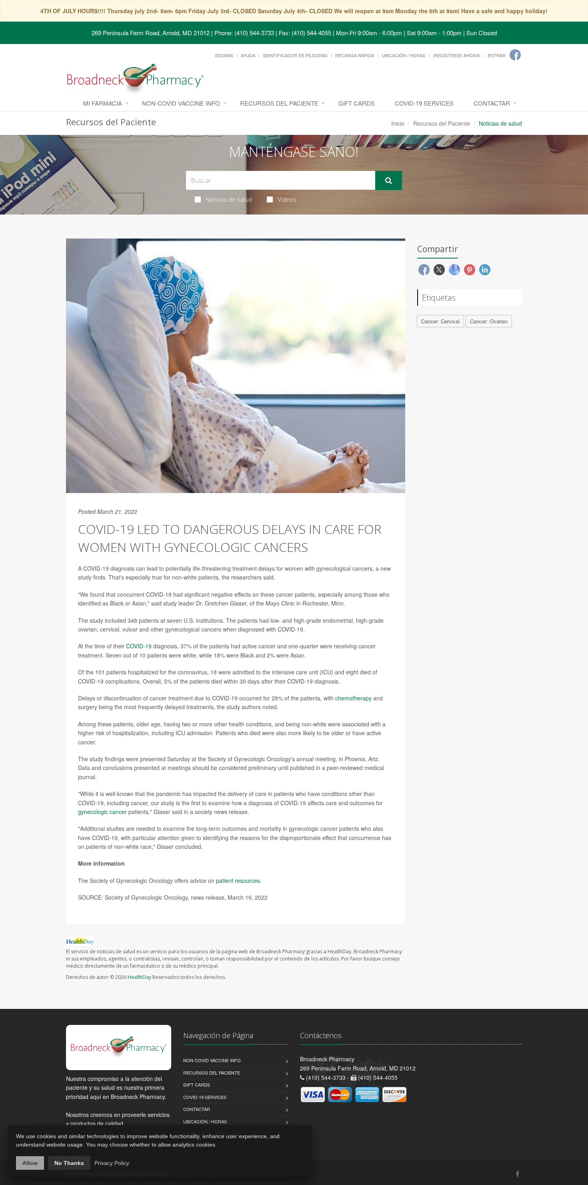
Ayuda (248, 55)
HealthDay (139, 977)
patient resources (238, 880)
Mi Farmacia (102, 103)
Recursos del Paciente (279, 103)
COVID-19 (139, 646)
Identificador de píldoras (295, 55)
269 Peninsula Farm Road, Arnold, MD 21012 (151, 32)
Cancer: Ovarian (489, 321)
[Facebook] (515, 54)
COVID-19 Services (424, 103)
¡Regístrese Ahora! (456, 55)
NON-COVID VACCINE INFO (181, 103)
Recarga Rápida (354, 55)
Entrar (497, 55)
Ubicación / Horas (403, 55)
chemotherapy (353, 698)
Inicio (397, 123)
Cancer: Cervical (440, 321)
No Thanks (69, 1163)
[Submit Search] (388, 180)
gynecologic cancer (102, 812)
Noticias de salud (229, 199)
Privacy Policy (111, 1163)
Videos (287, 199)
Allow (30, 1163)
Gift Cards (356, 103)
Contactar (492, 103)
